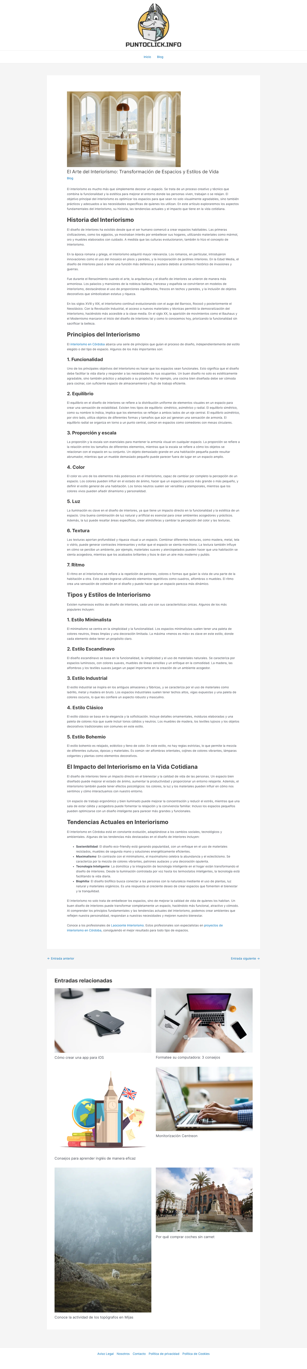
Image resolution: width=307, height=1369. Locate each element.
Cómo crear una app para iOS (79, 1057)
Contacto (139, 1354)
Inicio (147, 57)
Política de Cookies (196, 1354)
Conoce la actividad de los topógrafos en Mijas (94, 1317)
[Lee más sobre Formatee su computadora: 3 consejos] (204, 1020)
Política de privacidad (164, 1354)
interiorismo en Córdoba (87, 344)
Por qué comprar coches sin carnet (185, 1237)
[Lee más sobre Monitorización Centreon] (204, 1098)
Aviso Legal (105, 1354)
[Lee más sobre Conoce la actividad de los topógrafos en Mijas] (103, 1240)
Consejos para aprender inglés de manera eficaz (95, 1158)
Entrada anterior (60, 958)
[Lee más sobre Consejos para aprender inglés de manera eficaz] (103, 1110)
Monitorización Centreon (177, 1136)
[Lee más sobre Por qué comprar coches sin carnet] (204, 1199)
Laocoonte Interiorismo (127, 925)
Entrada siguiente (245, 958)
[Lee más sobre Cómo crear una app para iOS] (103, 1020)
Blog (160, 57)
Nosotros (123, 1354)
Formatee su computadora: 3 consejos (188, 1057)
